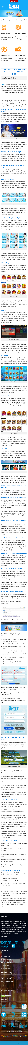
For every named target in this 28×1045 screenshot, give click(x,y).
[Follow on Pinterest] (10, 978)
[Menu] (2, 6)
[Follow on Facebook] (2, 978)
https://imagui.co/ (10, 981)
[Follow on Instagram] (5, 978)
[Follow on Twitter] (8, 978)
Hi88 (3, 84)
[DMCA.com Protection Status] (6, 995)
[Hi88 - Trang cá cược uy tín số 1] (14, 6)
